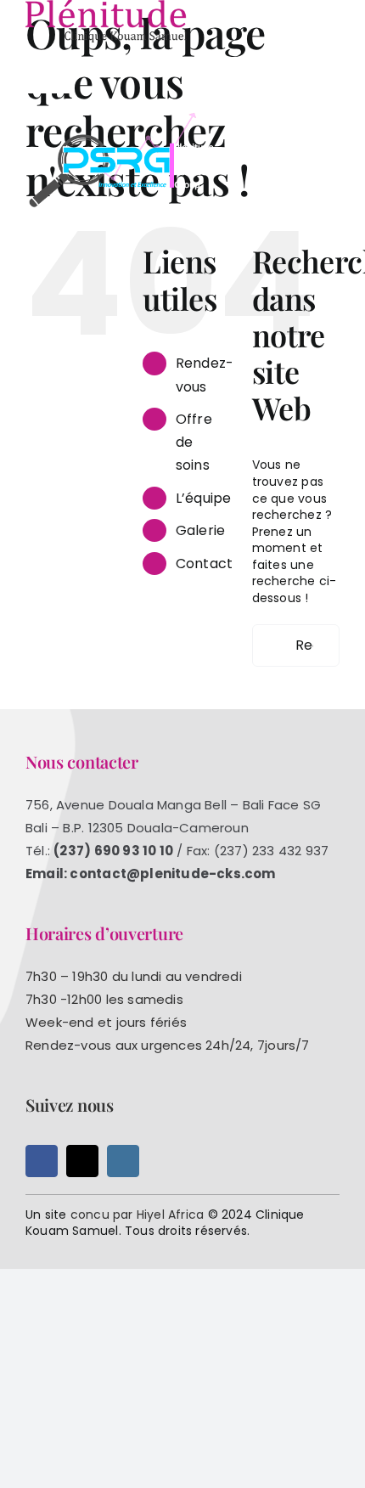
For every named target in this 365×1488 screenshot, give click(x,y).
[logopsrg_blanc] (123, 116)
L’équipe (204, 498)
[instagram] (123, 1161)
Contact (204, 563)
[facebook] (41, 1161)
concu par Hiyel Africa (137, 1214)
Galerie (200, 530)
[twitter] (82, 1161)
